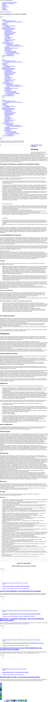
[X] (24, 690)
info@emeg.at (9, 0)
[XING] (24, 695)
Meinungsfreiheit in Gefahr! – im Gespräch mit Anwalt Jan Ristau (14, 668)
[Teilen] (24, 699)
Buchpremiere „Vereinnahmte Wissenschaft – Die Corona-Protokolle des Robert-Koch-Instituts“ (20, 610)
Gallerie (3, 583)
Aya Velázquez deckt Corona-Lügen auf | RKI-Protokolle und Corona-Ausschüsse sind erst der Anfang (21, 639)
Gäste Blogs (16, 588)
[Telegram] (24, 691)
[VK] (24, 693)
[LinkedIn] (24, 688)
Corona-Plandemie (10, 588)
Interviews (21, 588)
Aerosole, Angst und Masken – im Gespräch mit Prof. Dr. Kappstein (15, 582)
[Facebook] (24, 684)
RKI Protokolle (26, 588)
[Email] (24, 686)
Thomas (11, 142)
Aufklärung (4, 588)
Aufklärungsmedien (10, 674)
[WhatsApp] (24, 697)
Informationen (25, 616)
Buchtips (8, 616)
